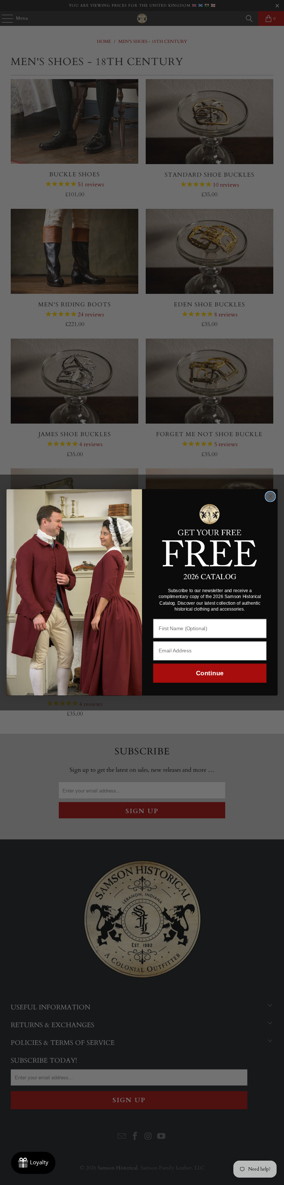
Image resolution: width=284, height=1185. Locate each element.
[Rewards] (33, 1163)
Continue (209, 673)
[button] (210, 534)
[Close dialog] (270, 497)
